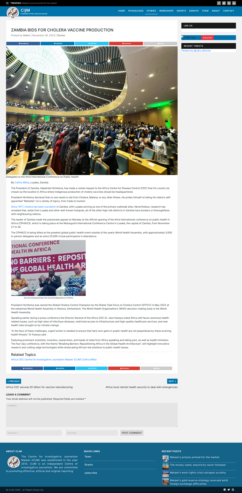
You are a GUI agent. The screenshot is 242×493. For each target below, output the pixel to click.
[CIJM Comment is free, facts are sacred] (12, 13)
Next (171, 381)
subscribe (91, 472)
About (216, 10)
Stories (151, 10)
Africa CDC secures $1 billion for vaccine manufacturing (39, 387)
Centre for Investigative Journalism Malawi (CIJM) (52, 359)
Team (205, 10)
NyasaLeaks (135, 10)
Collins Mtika (22, 182)
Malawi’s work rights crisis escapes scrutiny (198, 472)
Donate (194, 10)
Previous (14, 381)
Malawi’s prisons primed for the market (194, 457)
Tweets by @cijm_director (196, 50)
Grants (181, 10)
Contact (228, 10)
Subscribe (207, 37)
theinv (26, 35)
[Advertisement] (208, 73)
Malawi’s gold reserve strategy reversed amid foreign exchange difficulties (199, 482)
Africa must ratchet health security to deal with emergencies (142, 387)
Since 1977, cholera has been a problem (33, 206)
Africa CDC (17, 359)
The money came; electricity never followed (41, 3)
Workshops (166, 10)
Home (121, 10)
